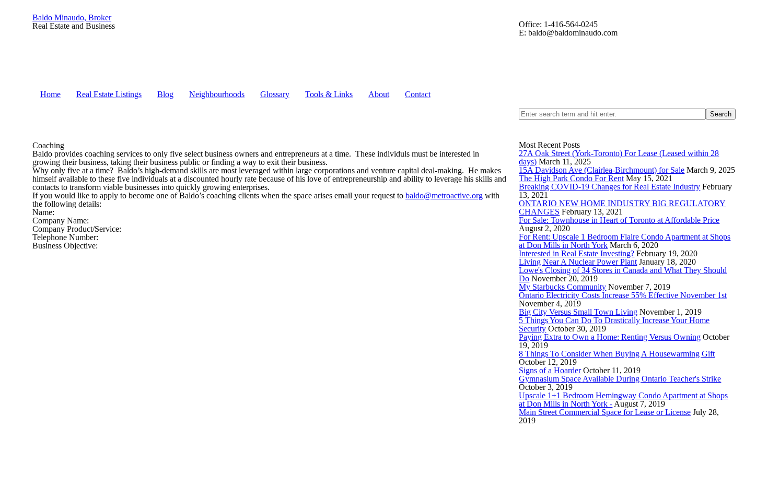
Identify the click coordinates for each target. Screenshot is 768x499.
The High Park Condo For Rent (571, 178)
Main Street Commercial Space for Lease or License (605, 412)
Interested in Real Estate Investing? (576, 253)
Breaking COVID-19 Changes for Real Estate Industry (609, 186)
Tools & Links (329, 94)
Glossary (274, 94)
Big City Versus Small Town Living (578, 311)
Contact (417, 94)
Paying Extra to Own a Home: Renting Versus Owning (610, 336)
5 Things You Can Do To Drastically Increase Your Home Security (614, 324)
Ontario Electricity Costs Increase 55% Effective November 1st (623, 295)
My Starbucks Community (562, 286)
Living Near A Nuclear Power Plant (578, 261)
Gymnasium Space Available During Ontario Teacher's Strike (620, 378)
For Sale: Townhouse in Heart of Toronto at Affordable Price (619, 220)
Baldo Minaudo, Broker (71, 18)
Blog (165, 94)
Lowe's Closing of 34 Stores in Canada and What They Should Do (623, 274)
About (378, 94)
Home (50, 94)
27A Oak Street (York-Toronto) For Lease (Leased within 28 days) (619, 157)
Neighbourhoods (217, 94)
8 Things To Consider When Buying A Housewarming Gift (617, 353)
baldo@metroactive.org (444, 195)
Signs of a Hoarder (550, 370)
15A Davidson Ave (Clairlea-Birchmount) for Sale (601, 169)
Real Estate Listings (109, 94)
